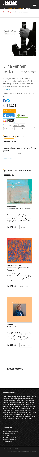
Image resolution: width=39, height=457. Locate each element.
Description (9, 137)
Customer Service (7, 448)
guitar (22, 125)
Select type (26, 227)
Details (20, 137)
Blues (16, 125)
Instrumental (8, 129)
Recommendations (23, 171)
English (16, 448)
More (19, 153)
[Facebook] (4, 100)
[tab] (9, 136)
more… (8, 89)
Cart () (8, 12)
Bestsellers (9, 175)
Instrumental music (22, 129)
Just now (8, 171)
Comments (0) (10, 141)
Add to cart (9, 111)
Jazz (32, 129)
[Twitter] (8, 100)
